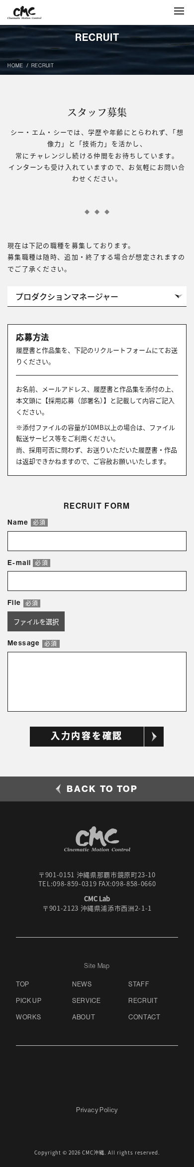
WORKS (28, 1017)
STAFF (138, 984)
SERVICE (86, 1000)
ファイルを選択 (36, 621)
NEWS (82, 984)
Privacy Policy (97, 1110)
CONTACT (144, 1017)
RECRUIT (143, 1000)
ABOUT (83, 1017)
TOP (22, 984)
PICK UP (29, 1000)
